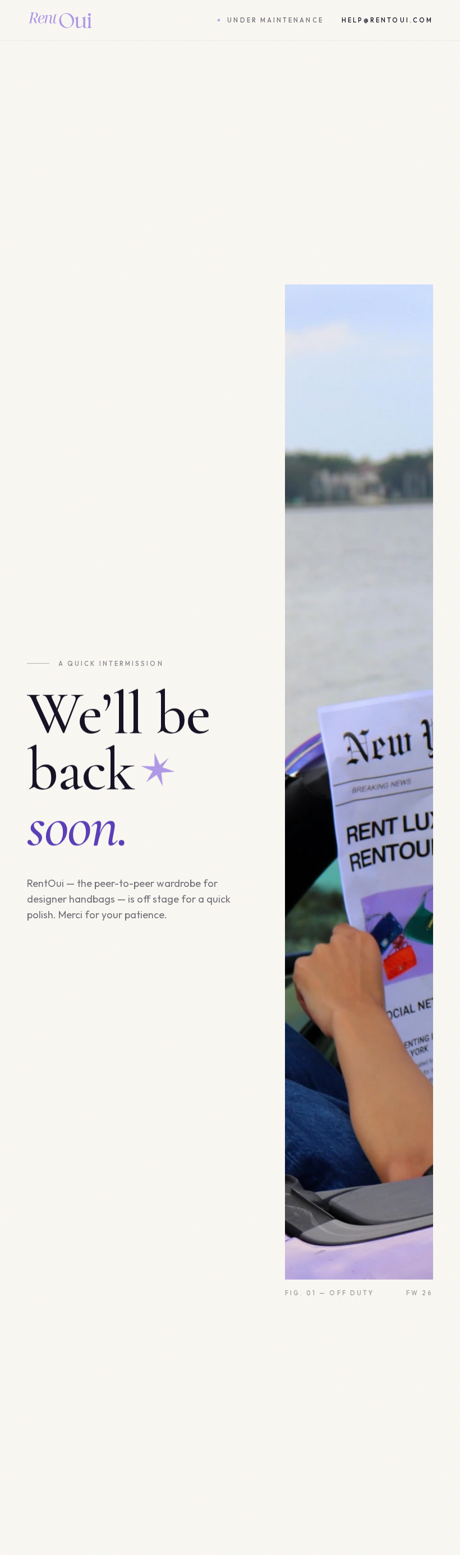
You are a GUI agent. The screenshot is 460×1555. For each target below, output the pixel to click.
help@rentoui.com (387, 20)
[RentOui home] (60, 20)
